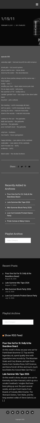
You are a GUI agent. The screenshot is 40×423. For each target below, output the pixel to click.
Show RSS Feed (13, 335)
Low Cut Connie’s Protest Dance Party (21, 295)
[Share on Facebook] (18, 166)
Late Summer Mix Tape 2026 (18, 202)
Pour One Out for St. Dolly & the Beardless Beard (16, 345)
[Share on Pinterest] (25, 166)
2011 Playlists (20, 25)
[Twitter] (22, 166)
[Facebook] (7, 412)
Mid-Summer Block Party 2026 (19, 207)
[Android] (27, 412)
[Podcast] (22, 412)
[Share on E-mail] (29, 166)
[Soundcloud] (32, 412)
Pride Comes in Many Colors (18, 221)
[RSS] (17, 412)
